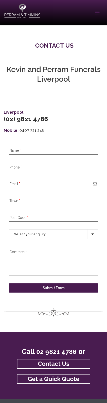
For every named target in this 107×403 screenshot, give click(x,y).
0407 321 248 (32, 130)
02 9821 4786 (56, 351)
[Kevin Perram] (22, 11)
